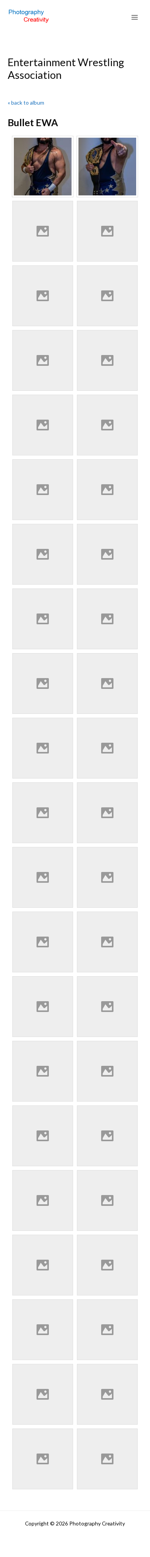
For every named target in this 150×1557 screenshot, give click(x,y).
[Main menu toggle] (135, 17)
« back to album (26, 102)
